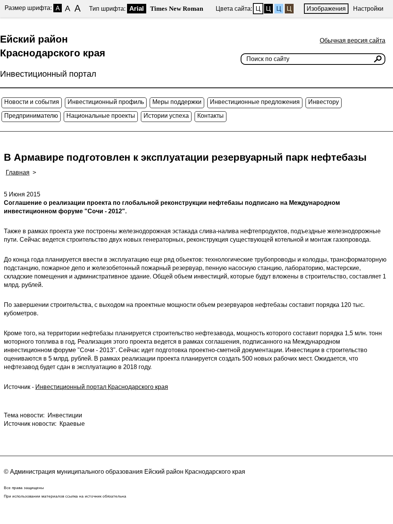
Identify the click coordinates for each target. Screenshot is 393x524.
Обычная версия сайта (352, 40)
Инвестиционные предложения (255, 102)
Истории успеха (166, 115)
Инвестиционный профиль (106, 102)
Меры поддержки (176, 102)
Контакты (210, 115)
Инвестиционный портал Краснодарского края (101, 387)
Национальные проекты (100, 115)
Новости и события (31, 102)
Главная (18, 172)
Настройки (368, 8)
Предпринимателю (31, 115)
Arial (136, 8)
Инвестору (323, 102)
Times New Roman (176, 8)
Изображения (326, 8)
